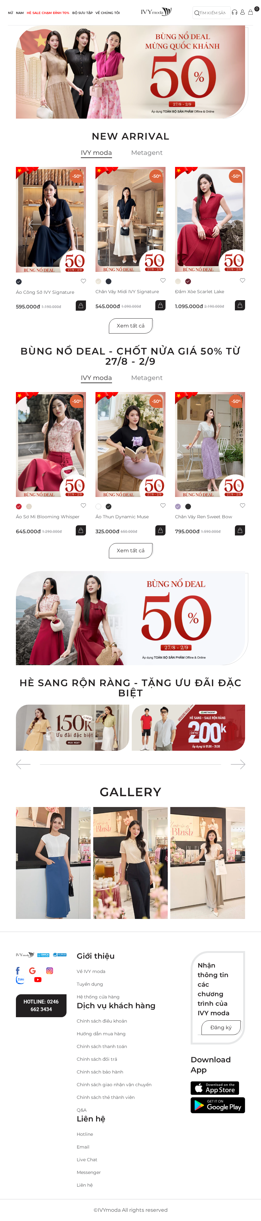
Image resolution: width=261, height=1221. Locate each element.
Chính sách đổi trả (97, 1059)
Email (83, 1147)
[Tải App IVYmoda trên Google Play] (218, 1105)
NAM (20, 13)
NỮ (10, 13)
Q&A (82, 1110)
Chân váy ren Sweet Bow (203, 517)
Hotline (85, 1134)
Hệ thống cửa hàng (98, 997)
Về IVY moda (91, 971)
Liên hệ (85, 1185)
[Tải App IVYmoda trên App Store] (215, 1088)
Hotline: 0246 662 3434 (41, 1005)
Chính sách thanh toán (102, 1046)
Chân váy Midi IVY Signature (127, 291)
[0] (250, 13)
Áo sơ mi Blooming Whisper (48, 517)
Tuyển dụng (90, 984)
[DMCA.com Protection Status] (43, 955)
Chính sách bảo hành (100, 1072)
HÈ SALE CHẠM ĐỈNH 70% (48, 13)
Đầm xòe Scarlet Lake (199, 291)
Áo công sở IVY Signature (45, 292)
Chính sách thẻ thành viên (106, 1097)
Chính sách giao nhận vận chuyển (114, 1084)
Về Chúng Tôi (107, 13)
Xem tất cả (131, 326)
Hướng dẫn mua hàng (101, 1034)
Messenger (89, 1172)
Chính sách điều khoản (102, 1021)
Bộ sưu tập (82, 13)
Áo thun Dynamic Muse (122, 517)
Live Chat (87, 1159)
